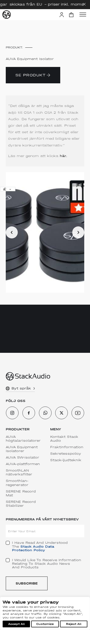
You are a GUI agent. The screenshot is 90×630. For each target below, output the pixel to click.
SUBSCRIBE (27, 583)
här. (63, 156)
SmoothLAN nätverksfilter (19, 472)
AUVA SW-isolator (22, 457)
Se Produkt (30, 75)
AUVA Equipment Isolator (30, 59)
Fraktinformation (66, 447)
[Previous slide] (12, 232)
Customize (45, 624)
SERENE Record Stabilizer (21, 504)
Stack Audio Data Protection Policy (33, 548)
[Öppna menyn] (83, 15)
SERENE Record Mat (21, 493)
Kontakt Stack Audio (64, 439)
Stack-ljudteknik (65, 460)
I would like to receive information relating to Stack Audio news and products (46, 563)
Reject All (73, 624)
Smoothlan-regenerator (17, 483)
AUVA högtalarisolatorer (23, 439)
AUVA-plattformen (23, 464)
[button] (71, 14)
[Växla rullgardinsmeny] (34, 388)
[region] (45, 613)
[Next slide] (78, 232)
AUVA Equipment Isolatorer (22, 449)
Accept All (16, 624)
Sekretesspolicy (65, 454)
